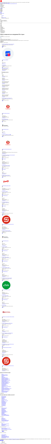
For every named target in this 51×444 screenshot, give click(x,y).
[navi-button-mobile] (1, 14)
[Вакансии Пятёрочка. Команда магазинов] (26, 107)
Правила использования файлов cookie (12, 3)
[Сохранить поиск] (1, 23)
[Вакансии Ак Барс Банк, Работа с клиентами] (26, 285)
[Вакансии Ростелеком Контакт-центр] (26, 125)
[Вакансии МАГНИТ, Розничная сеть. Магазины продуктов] (26, 219)
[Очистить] (1, 22)
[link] (1, 10)
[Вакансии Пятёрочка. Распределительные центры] (26, 143)
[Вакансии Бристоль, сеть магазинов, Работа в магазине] (26, 312)
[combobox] (3, 20)
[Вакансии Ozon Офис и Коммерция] (26, 54)
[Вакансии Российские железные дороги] (26, 181)
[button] (2, 13)
